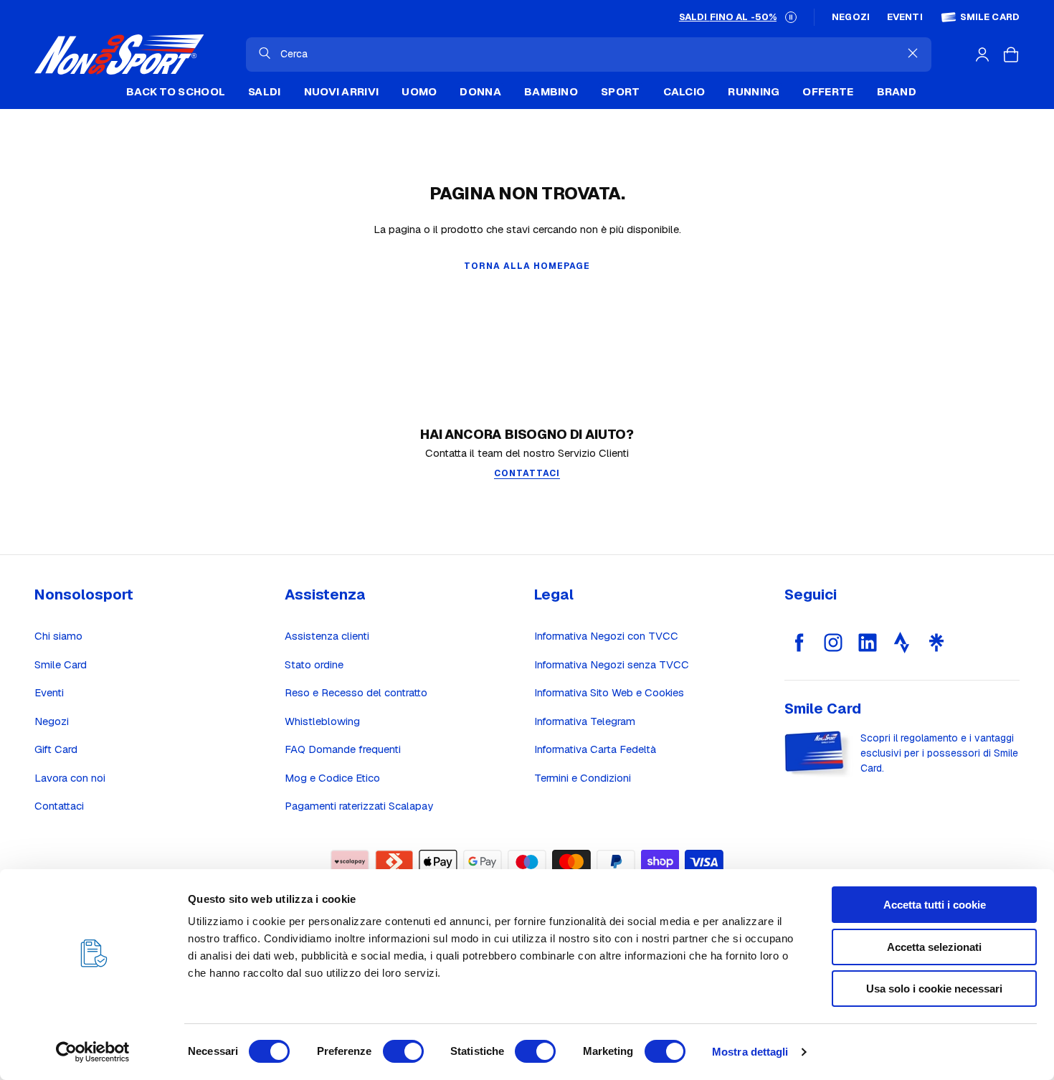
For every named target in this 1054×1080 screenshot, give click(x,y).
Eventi (905, 17)
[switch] (403, 1051)
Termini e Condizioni (582, 778)
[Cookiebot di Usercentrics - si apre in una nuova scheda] (93, 1052)
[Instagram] (833, 642)
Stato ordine (314, 664)
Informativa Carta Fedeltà (595, 749)
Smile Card (990, 17)
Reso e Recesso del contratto (356, 692)
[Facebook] (798, 642)
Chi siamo (58, 636)
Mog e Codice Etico (332, 778)
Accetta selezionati (934, 947)
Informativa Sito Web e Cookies (609, 692)
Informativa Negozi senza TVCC (611, 664)
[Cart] (1011, 54)
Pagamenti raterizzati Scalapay (359, 806)
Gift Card (55, 749)
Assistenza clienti (327, 636)
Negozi (851, 17)
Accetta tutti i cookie (934, 905)
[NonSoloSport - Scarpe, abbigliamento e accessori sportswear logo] (119, 54)
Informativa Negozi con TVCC (606, 636)
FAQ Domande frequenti (343, 749)
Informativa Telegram (584, 721)
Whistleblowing (322, 721)
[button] (791, 17)
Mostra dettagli (750, 1052)
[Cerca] (264, 53)
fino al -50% (728, 17)
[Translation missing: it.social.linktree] (936, 642)
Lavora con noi (69, 778)
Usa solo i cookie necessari (934, 988)
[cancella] (913, 53)
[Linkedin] (867, 642)
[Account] (982, 54)
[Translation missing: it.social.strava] (902, 642)
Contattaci (59, 806)
